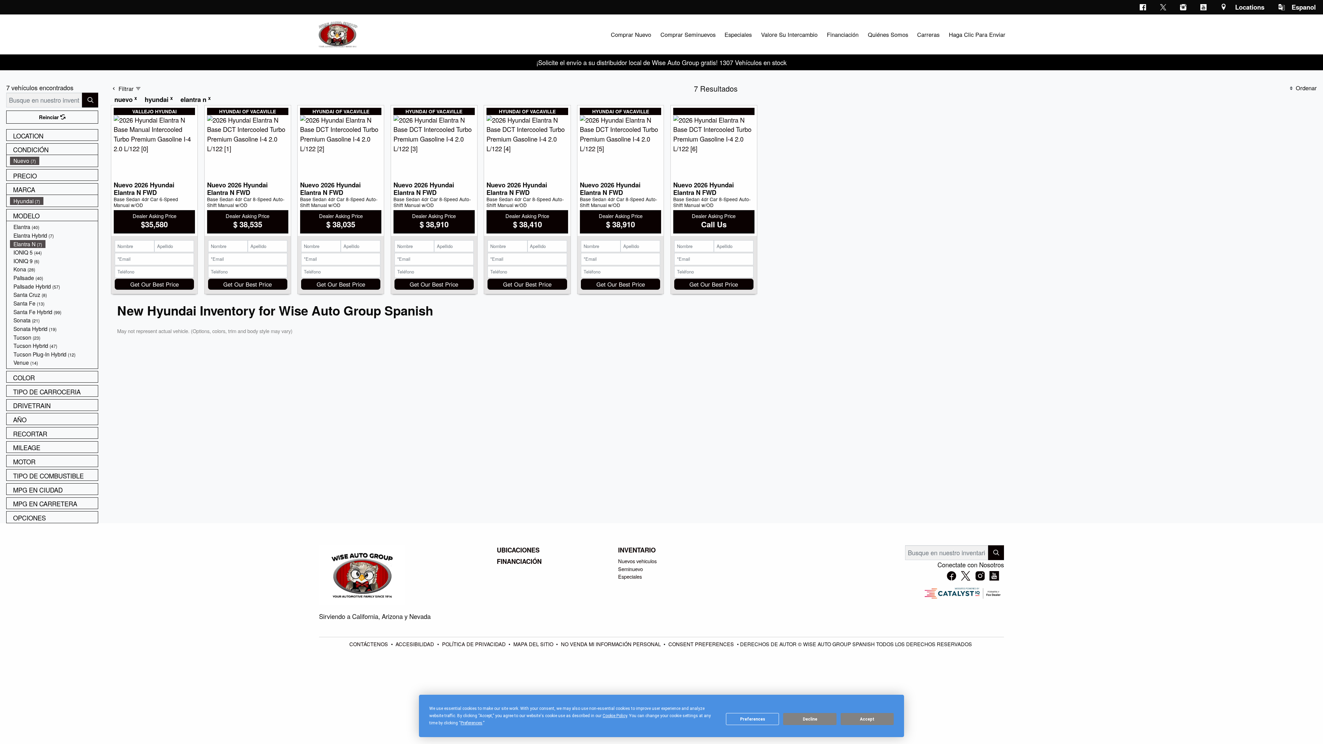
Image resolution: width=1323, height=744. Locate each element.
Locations (1249, 7)
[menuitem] (54, 160)
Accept (867, 719)
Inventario (637, 550)
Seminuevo (630, 568)
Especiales (630, 576)
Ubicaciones (518, 550)
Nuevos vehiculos (637, 561)
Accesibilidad (415, 644)
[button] (631, 34)
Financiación (519, 561)
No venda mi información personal (611, 644)
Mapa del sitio (534, 644)
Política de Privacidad (474, 644)
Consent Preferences (701, 644)
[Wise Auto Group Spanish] (337, 33)
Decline (810, 719)
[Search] (90, 100)
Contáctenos (369, 644)
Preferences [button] (471, 723)
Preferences (752, 719)
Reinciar (49, 117)
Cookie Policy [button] (615, 715)
